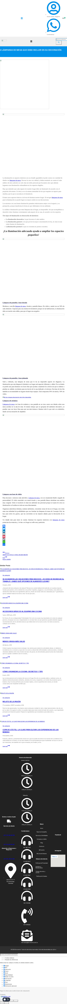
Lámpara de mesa (34, 498)
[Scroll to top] (1, 997)
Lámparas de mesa (8, 404)
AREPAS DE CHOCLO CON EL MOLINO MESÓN (15, 553)
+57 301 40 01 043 (9, 859)
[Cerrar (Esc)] (16, 1001)
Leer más (6, 597)
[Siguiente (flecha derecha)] (7, 1003)
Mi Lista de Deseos (42, 853)
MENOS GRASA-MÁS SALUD (14, 641)
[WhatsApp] (33, 542)
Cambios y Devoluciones (39, 867)
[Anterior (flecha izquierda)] (2, 1003)
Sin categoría (6, 575)
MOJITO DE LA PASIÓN (12, 702)
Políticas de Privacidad (42, 863)
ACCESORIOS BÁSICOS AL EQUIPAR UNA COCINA (22, 611)
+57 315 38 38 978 (9, 835)
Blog (42, 842)
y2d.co (54, 949)
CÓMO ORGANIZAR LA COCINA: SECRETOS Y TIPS (23, 671)
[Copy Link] (33, 539)
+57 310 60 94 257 (9, 844)
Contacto (41, 846)
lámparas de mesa (15, 180)
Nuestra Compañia (42, 832)
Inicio (41, 828)
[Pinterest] (33, 536)
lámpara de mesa (20, 306)
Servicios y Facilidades (42, 835)
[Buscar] (59, 43)
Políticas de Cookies (41, 876)
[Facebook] (33, 526)
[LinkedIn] (33, 531)
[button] (21, 18)
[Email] (33, 534)
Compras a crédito (42, 839)
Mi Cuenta (41, 850)
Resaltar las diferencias (11, 959)
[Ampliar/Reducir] (2, 1001)
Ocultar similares (9, 958)
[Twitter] (33, 528)
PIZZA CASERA (7, 558)
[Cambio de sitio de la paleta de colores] (6, 999)
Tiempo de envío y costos (40, 872)
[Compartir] (33, 544)
